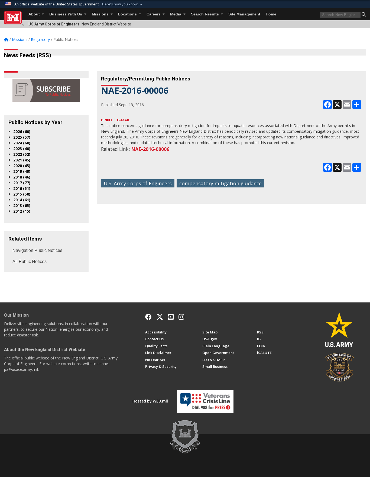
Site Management (244, 14)
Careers (154, 14)
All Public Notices (29, 261)
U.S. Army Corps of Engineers (138, 183)
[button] (122, 4)
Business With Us (66, 14)
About (34, 14)
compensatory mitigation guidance (220, 183)
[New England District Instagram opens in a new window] (181, 317)
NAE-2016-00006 (150, 149)
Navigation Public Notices (37, 250)
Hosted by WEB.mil (150, 401)
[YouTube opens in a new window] (171, 317)
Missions (101, 14)
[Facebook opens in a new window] (148, 317)
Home (271, 14)
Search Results (205, 14)
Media (176, 14)
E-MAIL (123, 119)
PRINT (107, 119)
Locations (128, 14)
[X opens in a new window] (160, 317)
